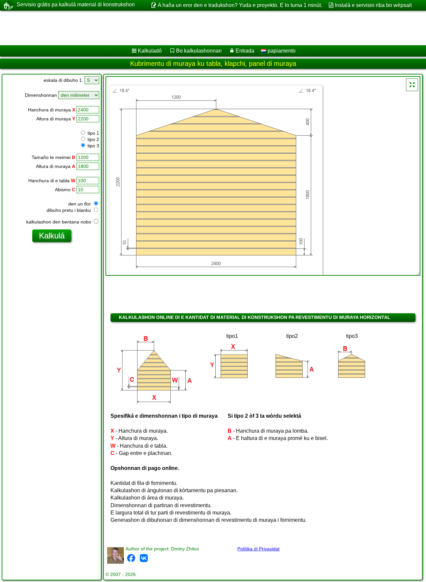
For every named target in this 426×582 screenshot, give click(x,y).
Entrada (245, 51)
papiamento (281, 51)
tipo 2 (92, 139)
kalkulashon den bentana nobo (59, 221)
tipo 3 (92, 145)
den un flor (80, 204)
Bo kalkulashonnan (199, 51)
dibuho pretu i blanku (69, 210)
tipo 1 (92, 133)
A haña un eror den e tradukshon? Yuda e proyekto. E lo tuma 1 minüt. (240, 5)
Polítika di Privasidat (258, 548)
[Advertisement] (202, 28)
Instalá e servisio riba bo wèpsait (373, 5)
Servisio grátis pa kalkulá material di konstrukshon (76, 4)
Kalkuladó (150, 51)
